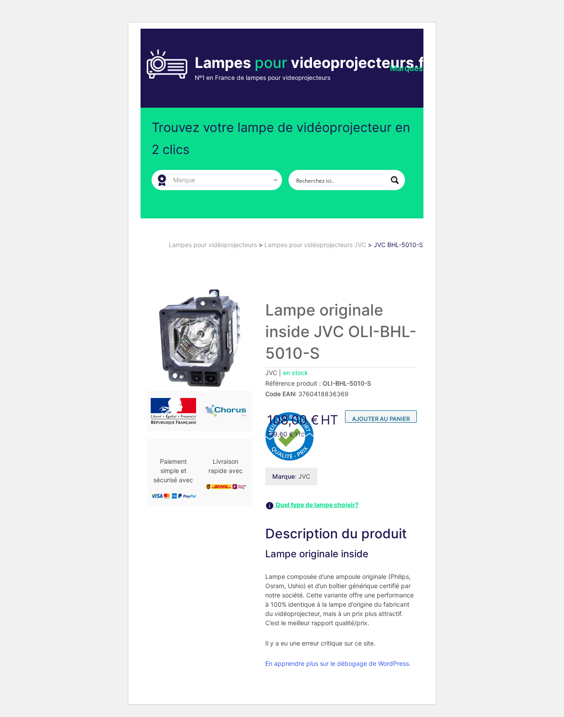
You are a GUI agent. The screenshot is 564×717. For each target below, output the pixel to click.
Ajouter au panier (381, 418)
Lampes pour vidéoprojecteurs (214, 244)
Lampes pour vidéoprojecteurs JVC (316, 244)
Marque (283, 476)
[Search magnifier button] (394, 180)
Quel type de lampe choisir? (316, 504)
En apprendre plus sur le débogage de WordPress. (338, 663)
